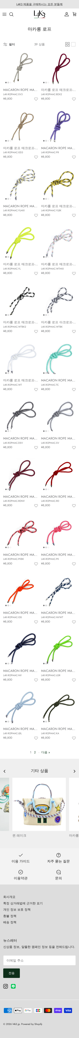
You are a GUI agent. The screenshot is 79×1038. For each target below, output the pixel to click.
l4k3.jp (16, 1024)
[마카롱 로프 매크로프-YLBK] (58, 184)
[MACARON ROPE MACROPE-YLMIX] (20, 184)
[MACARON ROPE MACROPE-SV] (58, 416)
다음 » (45, 752)
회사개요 (9, 897)
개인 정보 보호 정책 (17, 909)
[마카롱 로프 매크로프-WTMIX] (58, 242)
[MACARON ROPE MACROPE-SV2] (20, 416)
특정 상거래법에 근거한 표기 (23, 903)
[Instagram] (5, 986)
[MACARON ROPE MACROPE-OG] (20, 591)
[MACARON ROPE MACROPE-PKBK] (20, 533)
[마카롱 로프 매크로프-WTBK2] (20, 300)
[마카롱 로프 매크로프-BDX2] (58, 68)
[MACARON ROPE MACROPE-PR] (58, 126)
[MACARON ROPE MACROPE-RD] (58, 475)
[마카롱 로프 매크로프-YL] (20, 242)
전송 (12, 973)
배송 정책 (9, 922)
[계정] (65, 14)
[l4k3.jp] (39, 14)
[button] (36, 99)
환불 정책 (9, 916)
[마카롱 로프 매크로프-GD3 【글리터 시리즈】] (20, 126)
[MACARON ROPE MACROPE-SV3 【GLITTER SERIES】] (20, 68)
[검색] (13, 14)
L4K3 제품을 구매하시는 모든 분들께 (39, 4)
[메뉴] (4, 14)
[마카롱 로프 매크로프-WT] (20, 358)
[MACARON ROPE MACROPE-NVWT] (58, 591)
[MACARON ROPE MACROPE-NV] (20, 649)
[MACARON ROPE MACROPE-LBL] (20, 707)
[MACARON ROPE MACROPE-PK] (58, 533)
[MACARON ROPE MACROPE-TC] (58, 358)
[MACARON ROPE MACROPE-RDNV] (20, 475)
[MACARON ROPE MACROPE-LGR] (58, 649)
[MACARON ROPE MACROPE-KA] (58, 707)
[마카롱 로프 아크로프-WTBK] (58, 300)
